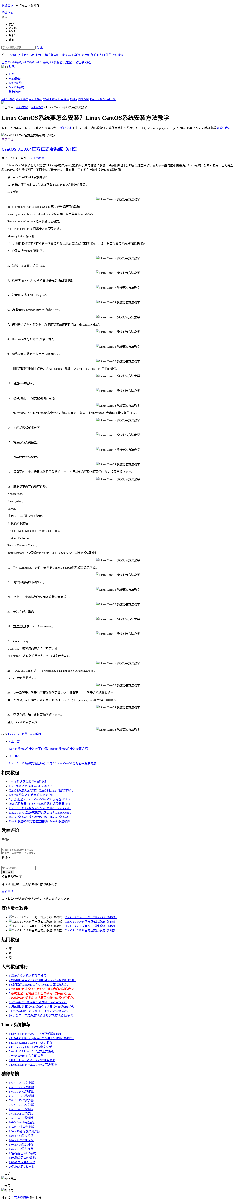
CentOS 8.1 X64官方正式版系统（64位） (40, 149)
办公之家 (66, 62)
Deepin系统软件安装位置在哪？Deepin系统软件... (40, 817)
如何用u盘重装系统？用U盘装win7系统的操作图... (42, 980)
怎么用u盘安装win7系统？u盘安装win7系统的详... (42, 1006)
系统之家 (7, 5)
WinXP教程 (50, 99)
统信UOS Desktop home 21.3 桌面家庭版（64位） (41, 1038)
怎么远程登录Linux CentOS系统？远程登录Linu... (40, 799)
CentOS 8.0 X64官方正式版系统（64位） (91, 921)
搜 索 (39, 47)
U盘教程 (63, 99)
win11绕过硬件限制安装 (25, 55)
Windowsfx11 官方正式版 (26, 1055)
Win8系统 (15, 78)
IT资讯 (13, 74)
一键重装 (78, 62)
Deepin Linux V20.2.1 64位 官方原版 (33, 1064)
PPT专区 (83, 99)
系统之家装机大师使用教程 (27, 975)
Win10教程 (8, 99)
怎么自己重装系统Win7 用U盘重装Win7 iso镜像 (41, 1015)
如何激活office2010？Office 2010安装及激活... (39, 984)
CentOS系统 (37, 158)
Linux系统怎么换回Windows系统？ (31, 786)
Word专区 (109, 99)
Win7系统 (28, 62)
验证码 (5, 857)
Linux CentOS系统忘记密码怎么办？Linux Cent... (40, 808)
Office (73, 99)
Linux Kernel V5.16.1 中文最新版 (31, 1042)
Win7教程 (22, 99)
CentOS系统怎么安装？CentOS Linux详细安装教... (41, 790)
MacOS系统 (16, 87)
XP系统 (54, 62)
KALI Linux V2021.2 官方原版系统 (32, 1060)
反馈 (227, 128)
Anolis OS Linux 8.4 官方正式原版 (31, 1051)
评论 (220, 128)
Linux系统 (15, 83)
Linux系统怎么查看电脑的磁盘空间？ (33, 794)
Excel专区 (96, 99)
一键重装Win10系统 (54, 55)
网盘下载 (7, 139)
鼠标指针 (15, 91)
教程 (88, 62)
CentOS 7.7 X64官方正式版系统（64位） (91, 917)
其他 (12, 66)
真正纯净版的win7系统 (108, 55)
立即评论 (7, 891)
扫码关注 (7, 1197)
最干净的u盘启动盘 (80, 55)
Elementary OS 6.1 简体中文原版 (30, 1047)
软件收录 (35, 1197)
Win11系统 (42, 62)
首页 (4, 62)
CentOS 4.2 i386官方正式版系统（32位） (91, 930)
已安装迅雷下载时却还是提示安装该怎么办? (38, 1011)
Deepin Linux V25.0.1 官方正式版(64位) (35, 1033)
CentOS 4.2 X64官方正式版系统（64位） (91, 926)
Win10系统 (15, 62)
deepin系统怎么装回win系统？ (28, 781)
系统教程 (37, 107)
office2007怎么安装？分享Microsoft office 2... (38, 1002)
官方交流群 (22, 1197)
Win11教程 (35, 99)
